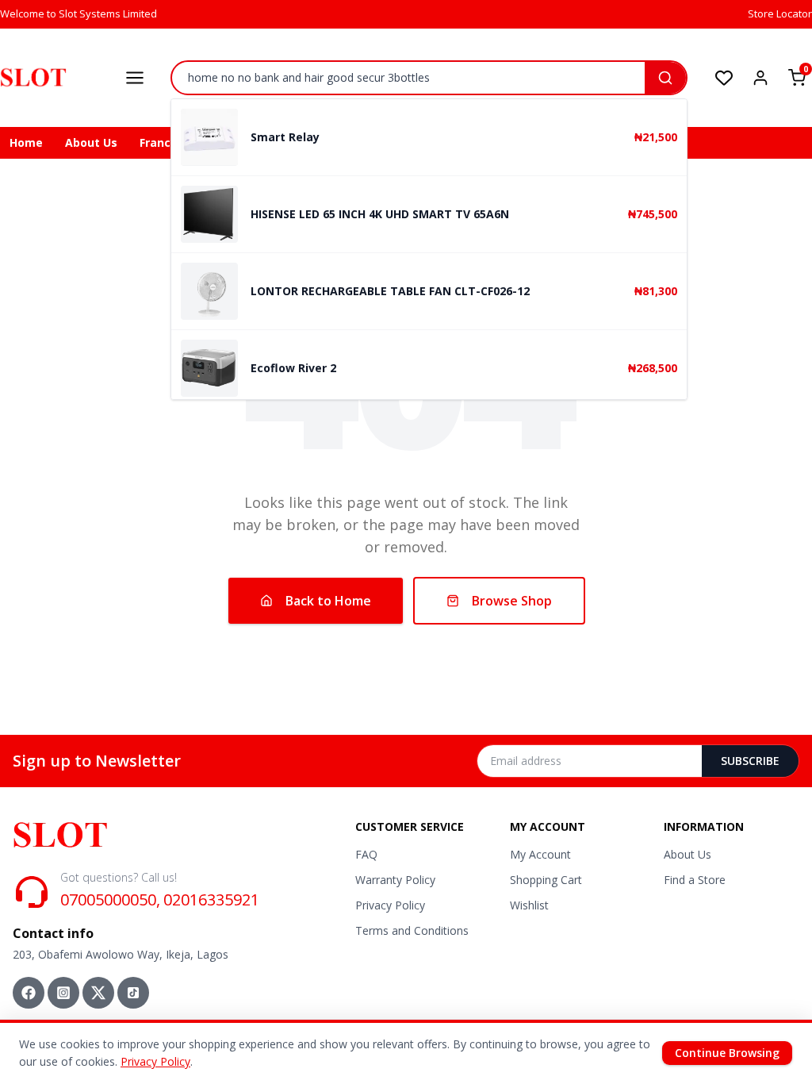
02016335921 (211, 899)
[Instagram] (63, 993)
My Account (540, 854)
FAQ (366, 854)
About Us (91, 142)
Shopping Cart (546, 879)
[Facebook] (28, 993)
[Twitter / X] (98, 993)
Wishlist (529, 905)
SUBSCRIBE (750, 760)
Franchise (167, 142)
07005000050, (110, 899)
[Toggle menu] (134, 77)
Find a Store (695, 879)
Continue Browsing (727, 1052)
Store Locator (780, 13)
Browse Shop (512, 600)
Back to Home (328, 600)
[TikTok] (133, 993)
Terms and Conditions (412, 930)
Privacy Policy (390, 905)
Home (26, 142)
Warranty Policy (395, 879)
